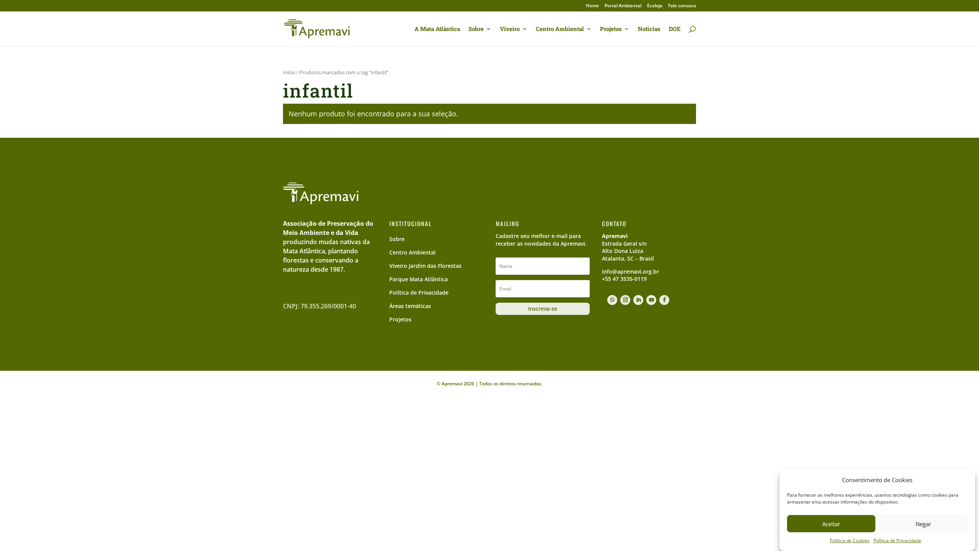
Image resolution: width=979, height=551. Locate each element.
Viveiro (510, 29)
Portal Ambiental (623, 6)
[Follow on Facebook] (664, 300)
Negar (923, 524)
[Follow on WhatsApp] (612, 300)
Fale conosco (682, 6)
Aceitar (831, 524)
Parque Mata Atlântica (418, 279)
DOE (675, 29)
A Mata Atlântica (437, 29)
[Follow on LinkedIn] (638, 300)
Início (289, 72)
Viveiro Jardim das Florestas (425, 265)
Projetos (611, 29)
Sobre (476, 29)
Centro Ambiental (560, 29)
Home (592, 6)
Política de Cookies (850, 541)
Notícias (649, 29)
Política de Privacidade (897, 541)
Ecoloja (654, 6)
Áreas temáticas (410, 306)
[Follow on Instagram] (625, 300)
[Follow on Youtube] (651, 300)
